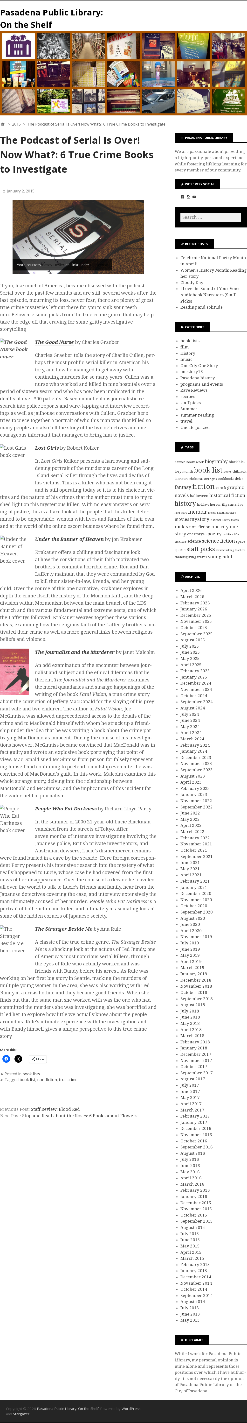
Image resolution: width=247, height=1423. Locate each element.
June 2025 (190, 652)
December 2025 (195, 615)
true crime (68, 1079)
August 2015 (192, 1227)
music (186, 359)
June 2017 (190, 1091)
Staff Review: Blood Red (55, 1109)
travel (186, 421)
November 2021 (196, 844)
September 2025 (196, 633)
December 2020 (195, 893)
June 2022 (190, 813)
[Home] (3, 124)
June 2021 (190, 862)
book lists (31, 1073)
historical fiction (227, 495)
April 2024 (191, 732)
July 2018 (189, 1011)
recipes (187, 396)
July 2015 (189, 1233)
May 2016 (190, 1171)
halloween (199, 496)
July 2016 (189, 1159)
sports (180, 550)
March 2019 (192, 967)
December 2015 (195, 1202)
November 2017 (196, 1060)
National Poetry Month (224, 520)
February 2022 (195, 837)
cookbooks (226, 479)
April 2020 (191, 930)
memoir (197, 512)
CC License (99, 264)
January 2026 (193, 609)
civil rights (210, 479)
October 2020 (193, 905)
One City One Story (199, 365)
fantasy (183, 487)
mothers (231, 512)
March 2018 (192, 1035)
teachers (240, 550)
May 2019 (190, 955)
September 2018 (196, 998)
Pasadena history (197, 377)
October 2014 (193, 1289)
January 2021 (193, 887)
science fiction (218, 541)
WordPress (131, 1408)
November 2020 (196, 899)
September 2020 (196, 912)
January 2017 (193, 1122)
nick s (181, 527)
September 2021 (196, 856)
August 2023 (192, 776)
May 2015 (190, 1246)
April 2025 (191, 664)
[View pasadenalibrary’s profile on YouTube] (194, 197)
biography (216, 461)
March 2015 (192, 1258)
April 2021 (191, 874)
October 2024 (193, 695)
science (194, 541)
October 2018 (193, 992)
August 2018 (192, 1004)
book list (27, 1079)
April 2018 (191, 1029)
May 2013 (190, 1320)
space (240, 541)
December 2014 (195, 1276)
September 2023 (196, 769)
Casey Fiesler (53, 264)
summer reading (197, 415)
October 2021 (193, 850)
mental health (216, 512)
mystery (199, 519)
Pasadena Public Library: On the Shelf (67, 1408)
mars (184, 512)
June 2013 (190, 1314)
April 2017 (191, 1103)
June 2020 (190, 924)
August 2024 (192, 708)
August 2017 (192, 1078)
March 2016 (192, 1184)
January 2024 (193, 751)
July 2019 (189, 943)
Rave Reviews (193, 390)
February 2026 (195, 603)
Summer (189, 408)
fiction (203, 486)
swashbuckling (225, 550)
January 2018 (193, 1048)
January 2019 (193, 973)
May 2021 (190, 868)
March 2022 (192, 831)
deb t (239, 479)
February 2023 (195, 788)
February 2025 (195, 670)
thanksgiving (185, 557)
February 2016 (195, 1190)
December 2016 (195, 1128)
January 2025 (193, 677)
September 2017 (196, 1072)
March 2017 (192, 1110)
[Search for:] (210, 217)
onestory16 (191, 371)
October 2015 (193, 1215)
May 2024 (190, 726)
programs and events (201, 384)
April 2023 (191, 782)
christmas (196, 479)
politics (227, 534)
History (187, 353)
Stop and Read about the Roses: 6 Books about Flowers (79, 1115)
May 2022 (190, 819)
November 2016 (196, 1134)
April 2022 (191, 825)
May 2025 (190, 658)
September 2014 (196, 1295)
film (184, 347)
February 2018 (195, 1042)
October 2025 (193, 627)
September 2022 (196, 807)
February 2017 (195, 1116)
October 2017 (193, 1066)
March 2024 (192, 738)
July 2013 (189, 1307)
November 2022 (196, 800)
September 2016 (196, 1147)
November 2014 (196, 1283)
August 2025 (192, 639)
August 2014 (192, 1301)
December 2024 (195, 683)
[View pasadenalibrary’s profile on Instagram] (188, 197)
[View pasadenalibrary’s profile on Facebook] (182, 197)
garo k (221, 488)
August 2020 (192, 918)
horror (215, 504)
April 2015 (191, 1252)
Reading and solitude (201, 307)
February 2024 (195, 745)
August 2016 (192, 1153)
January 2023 (193, 794)
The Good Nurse (54, 342)
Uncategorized (195, 427)
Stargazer (21, 1413)
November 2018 (196, 986)
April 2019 (191, 961)
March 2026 (192, 596)
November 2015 (196, 1208)
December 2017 (195, 1054)
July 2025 (189, 646)
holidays (203, 504)
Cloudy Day (191, 282)
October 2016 (193, 1141)
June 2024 (190, 720)
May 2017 (190, 1097)
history (185, 503)
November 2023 (196, 763)
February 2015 (195, 1264)
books (228, 471)
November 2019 (196, 936)
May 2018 (190, 1023)
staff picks (190, 402)
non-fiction (47, 1079)
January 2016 (193, 1196)
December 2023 (195, 757)
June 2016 (190, 1165)
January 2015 (193, 1270)
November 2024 (196, 689)
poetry (214, 533)
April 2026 (191, 590)
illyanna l (230, 504)
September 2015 (196, 1221)
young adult (221, 556)
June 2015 (190, 1239)
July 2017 (189, 1085)
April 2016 (191, 1177)
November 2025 (196, 621)
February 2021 (195, 881)
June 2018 (190, 1017)
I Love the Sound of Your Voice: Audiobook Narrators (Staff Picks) (210, 294)
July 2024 (189, 714)
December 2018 (195, 980)
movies (182, 519)
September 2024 (196, 701)
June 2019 (190, 949)
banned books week (189, 462)
